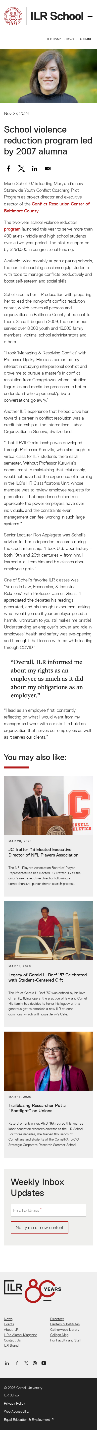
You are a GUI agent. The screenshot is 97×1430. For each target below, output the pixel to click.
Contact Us (12, 1340)
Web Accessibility (17, 1411)
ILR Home (54, 39)
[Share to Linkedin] (34, 168)
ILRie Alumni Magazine (20, 1335)
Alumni (85, 39)
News (70, 39)
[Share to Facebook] (8, 168)
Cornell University (29, 1387)
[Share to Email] (48, 168)
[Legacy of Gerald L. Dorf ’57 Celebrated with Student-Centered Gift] (48, 964)
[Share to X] (21, 168)
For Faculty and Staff (66, 1340)
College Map (59, 1335)
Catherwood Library (64, 1329)
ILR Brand (11, 1345)
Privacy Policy (14, 1403)
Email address (26, 1210)
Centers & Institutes (65, 1324)
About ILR (11, 1329)
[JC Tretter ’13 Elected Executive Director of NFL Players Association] (48, 836)
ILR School (11, 1395)
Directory (57, 1319)
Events (9, 1324)
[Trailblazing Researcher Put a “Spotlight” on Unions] (48, 1095)
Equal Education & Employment (27, 1419)
